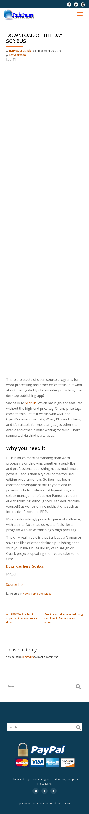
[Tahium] (19, 15)
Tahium (65, 803)
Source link (14, 584)
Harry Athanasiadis (20, 50)
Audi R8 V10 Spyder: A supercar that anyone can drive (22, 618)
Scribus (30, 403)
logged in (28, 657)
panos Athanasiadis (32, 803)
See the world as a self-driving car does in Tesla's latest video (63, 618)
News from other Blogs (37, 593)
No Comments (17, 54)
